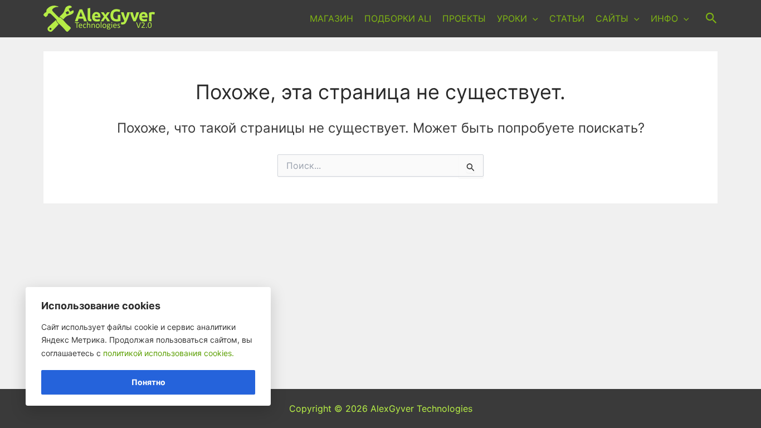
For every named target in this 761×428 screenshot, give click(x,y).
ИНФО (664, 18)
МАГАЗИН (331, 18)
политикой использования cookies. (168, 353)
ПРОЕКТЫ (464, 18)
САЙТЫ (612, 18)
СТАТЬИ (566, 18)
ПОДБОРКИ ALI (397, 18)
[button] (532, 18)
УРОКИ (512, 18)
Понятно (148, 382)
